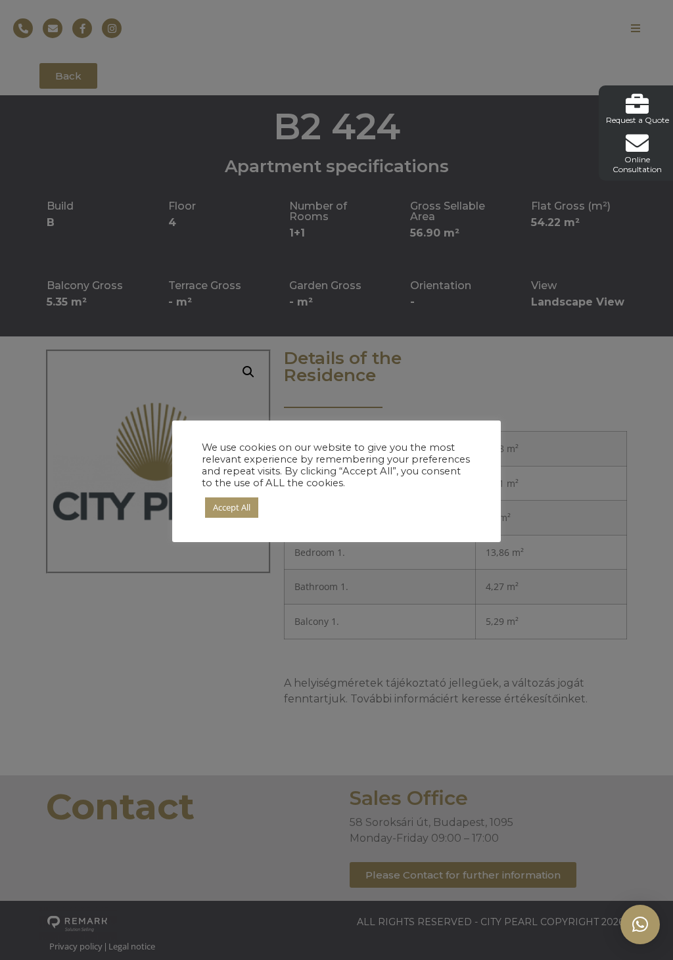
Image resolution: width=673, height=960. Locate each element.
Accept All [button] (231, 507)
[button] (640, 924)
